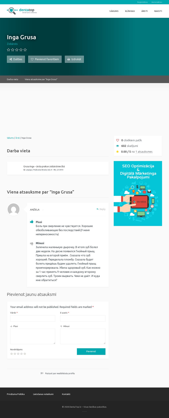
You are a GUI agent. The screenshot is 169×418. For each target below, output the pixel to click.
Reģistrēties (142, 2)
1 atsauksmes (143, 151)
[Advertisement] (84, 106)
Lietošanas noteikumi (43, 394)
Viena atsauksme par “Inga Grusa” (41, 79)
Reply (102, 209)
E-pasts (64, 313)
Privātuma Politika (16, 394)
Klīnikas (130, 11)
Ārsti (144, 11)
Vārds (14, 313)
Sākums (113, 11)
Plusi (15, 326)
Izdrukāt (76, 59)
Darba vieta (12, 79)
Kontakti (66, 394)
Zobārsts (12, 43)
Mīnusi (66, 326)
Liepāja (29, 170)
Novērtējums (16, 349)
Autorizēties (157, 2)
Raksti (158, 11)
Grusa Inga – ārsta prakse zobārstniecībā (44, 166)
